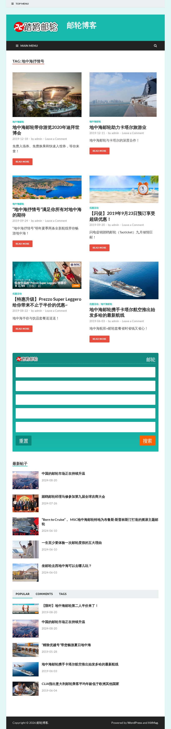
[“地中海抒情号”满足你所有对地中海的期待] (47, 189)
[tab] (23, 594)
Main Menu (29, 45)
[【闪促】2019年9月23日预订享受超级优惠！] (123, 191)
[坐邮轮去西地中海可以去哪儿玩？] (26, 566)
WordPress (134, 722)
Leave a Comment (56, 138)
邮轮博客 (82, 25)
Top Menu (22, 3)
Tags (63, 594)
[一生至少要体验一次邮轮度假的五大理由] (26, 543)
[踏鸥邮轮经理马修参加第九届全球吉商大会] (26, 497)
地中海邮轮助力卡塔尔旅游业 (117, 127)
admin (38, 138)
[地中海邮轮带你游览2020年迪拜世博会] (47, 96)
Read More (21, 160)
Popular (22, 594)
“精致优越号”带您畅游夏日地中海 (66, 645)
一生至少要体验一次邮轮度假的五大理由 (72, 542)
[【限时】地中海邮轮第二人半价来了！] (26, 606)
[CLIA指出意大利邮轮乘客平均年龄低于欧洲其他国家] (26, 684)
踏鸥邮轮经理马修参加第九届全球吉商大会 (73, 496)
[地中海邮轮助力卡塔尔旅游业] (123, 96)
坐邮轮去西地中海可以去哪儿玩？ (67, 566)
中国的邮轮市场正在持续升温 (63, 473)
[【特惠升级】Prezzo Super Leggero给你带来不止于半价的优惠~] (47, 277)
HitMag (153, 722)
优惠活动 (94, 207)
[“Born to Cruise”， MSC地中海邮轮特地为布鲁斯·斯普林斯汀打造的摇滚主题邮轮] (26, 520)
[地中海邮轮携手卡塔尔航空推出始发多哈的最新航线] (123, 282)
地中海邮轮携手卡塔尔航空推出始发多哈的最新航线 (80, 664)
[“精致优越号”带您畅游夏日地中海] (26, 645)
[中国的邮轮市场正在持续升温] (26, 474)
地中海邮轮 (18, 121)
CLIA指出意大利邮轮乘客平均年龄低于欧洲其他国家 (80, 684)
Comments (44, 594)
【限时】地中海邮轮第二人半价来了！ (70, 605)
